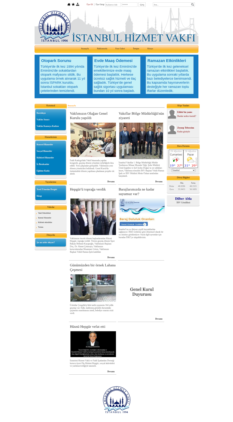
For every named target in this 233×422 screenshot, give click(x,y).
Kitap (39, 196)
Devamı (110, 181)
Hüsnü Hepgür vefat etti (87, 326)
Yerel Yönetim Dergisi (47, 189)
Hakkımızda (102, 48)
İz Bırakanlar (43, 164)
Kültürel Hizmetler (45, 157)
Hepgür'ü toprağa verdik (88, 189)
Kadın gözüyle (183, 131)
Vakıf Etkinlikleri (44, 213)
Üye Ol (90, 4)
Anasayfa (85, 48)
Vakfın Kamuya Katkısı (48, 126)
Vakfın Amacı (43, 119)
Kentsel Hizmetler (45, 144)
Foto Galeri (120, 48)
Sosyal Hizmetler (44, 151)
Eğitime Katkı (43, 171)
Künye (150, 48)
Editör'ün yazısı (184, 112)
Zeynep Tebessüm (185, 128)
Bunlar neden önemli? (186, 116)
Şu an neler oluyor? (46, 242)
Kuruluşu (41, 113)
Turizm (40, 227)
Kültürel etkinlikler (45, 222)
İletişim (136, 48)
